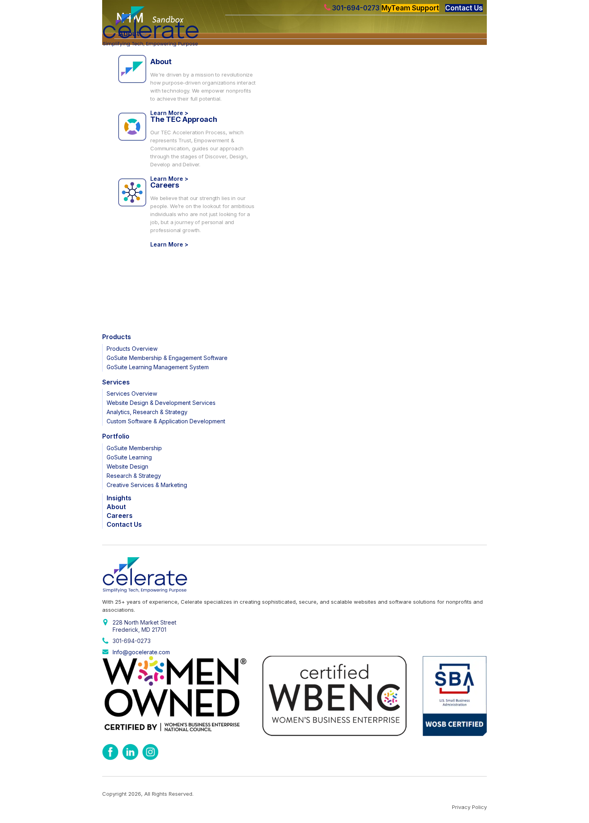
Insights (119, 498)
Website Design (127, 466)
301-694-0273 (355, 8)
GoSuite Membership (134, 448)
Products (116, 337)
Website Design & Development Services (161, 402)
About (160, 61)
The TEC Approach (183, 119)
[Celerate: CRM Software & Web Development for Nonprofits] (162, 26)
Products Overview (132, 348)
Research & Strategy (134, 475)
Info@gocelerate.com (141, 652)
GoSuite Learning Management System (158, 367)
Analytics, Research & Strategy (147, 411)
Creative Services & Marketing (147, 484)
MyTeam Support (410, 8)
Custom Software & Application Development (166, 421)
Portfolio (115, 436)
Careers (164, 185)
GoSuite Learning (129, 457)
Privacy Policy (469, 807)
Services (116, 382)
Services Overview (132, 393)
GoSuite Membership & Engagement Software (167, 357)
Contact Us (464, 8)
